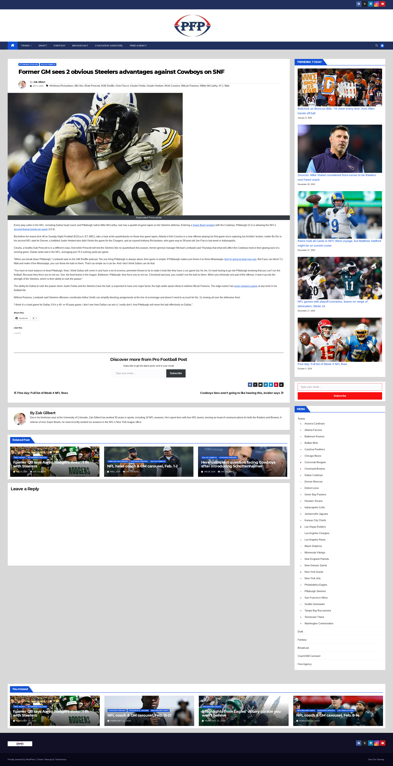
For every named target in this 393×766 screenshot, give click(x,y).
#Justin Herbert (155, 85)
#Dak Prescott (92, 85)
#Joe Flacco (122, 85)
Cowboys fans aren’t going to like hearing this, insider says (240, 393)
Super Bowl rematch (204, 225)
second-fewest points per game (31, 229)
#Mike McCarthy (209, 85)
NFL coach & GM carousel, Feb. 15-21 (139, 715)
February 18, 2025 (26, 721)
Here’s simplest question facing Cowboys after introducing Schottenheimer (238, 464)
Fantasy (60, 45)
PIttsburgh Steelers (28, 64)
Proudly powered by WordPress (22, 759)
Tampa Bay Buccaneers (118, 461)
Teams (25, 45)
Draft (43, 45)
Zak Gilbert (39, 82)
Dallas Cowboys (48, 64)
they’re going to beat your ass (240, 259)
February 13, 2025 (309, 721)
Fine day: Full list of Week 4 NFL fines (42, 393)
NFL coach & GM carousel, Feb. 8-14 (327, 715)
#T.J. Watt (224, 85)
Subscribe (176, 373)
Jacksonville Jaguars (138, 710)
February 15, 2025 (120, 721)
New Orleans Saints (160, 710)
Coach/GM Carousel (109, 45)
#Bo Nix (78, 85)
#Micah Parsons (190, 85)
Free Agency (138, 45)
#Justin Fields (137, 85)
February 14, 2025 (215, 721)
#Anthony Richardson (61, 85)
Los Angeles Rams (346, 710)
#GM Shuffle (107, 85)
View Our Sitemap (376, 759)
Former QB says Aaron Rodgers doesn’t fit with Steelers (51, 464)
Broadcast (80, 45)
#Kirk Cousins (172, 85)
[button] (376, 45)
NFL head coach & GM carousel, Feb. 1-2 (142, 466)
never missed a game (245, 286)
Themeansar (60, 759)
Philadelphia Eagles (212, 707)
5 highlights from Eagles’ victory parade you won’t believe (241, 713)
